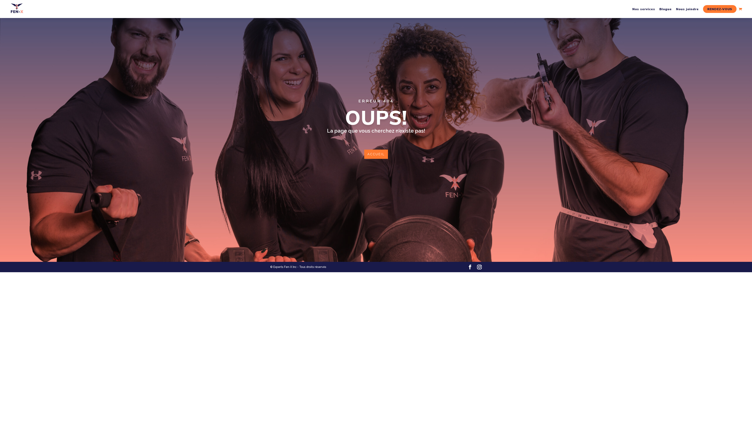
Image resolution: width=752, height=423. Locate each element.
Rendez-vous (719, 9)
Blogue (665, 9)
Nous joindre (687, 9)
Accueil (376, 154)
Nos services (643, 9)
